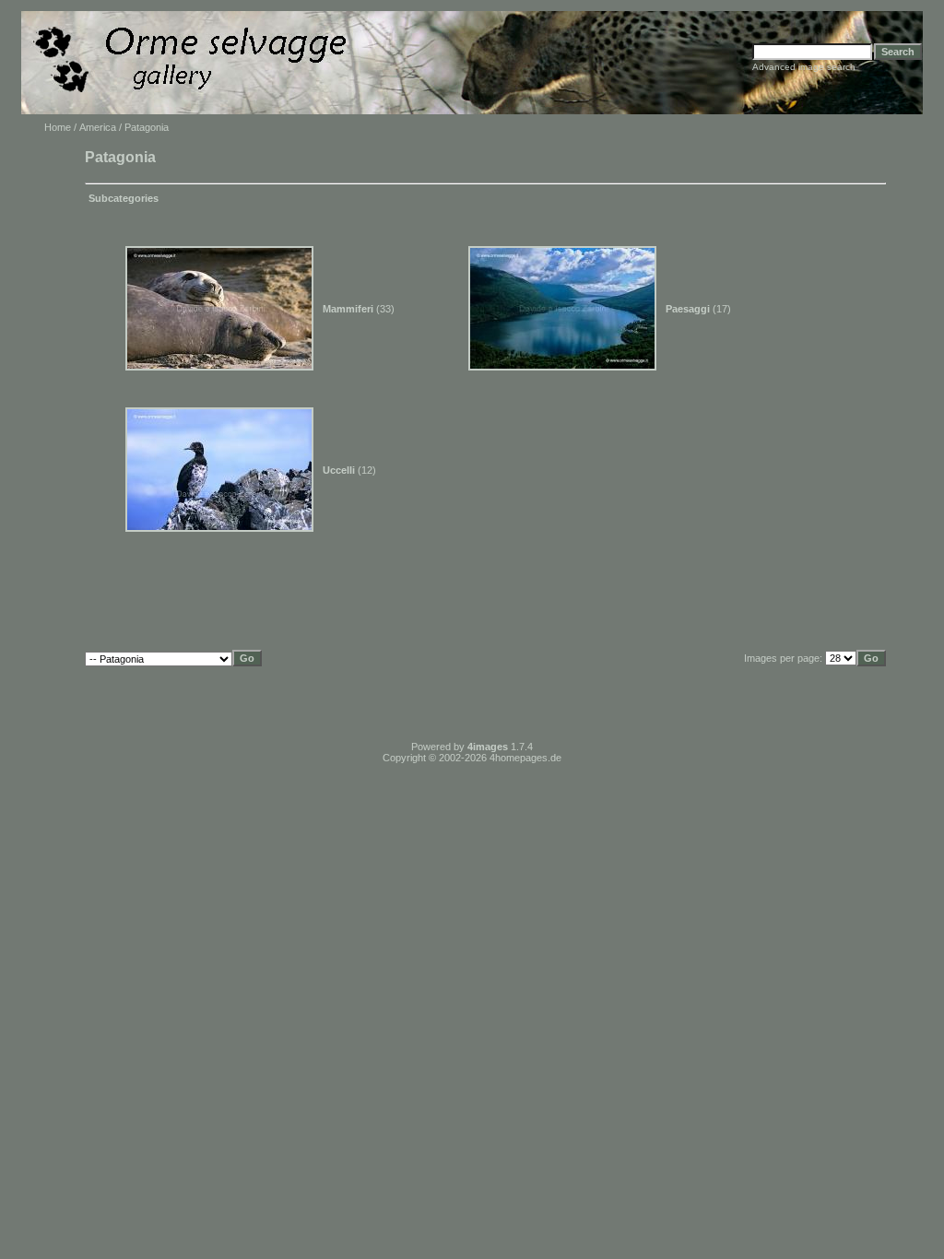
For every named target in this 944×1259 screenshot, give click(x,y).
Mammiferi (348, 308)
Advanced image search (804, 67)
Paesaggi (688, 308)
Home (57, 127)
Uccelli (339, 470)
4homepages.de (525, 757)
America (97, 127)
